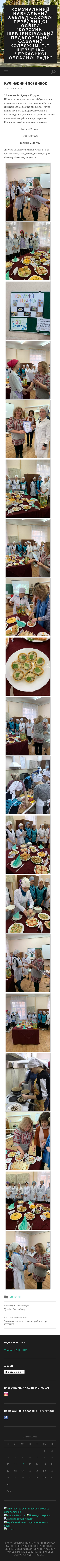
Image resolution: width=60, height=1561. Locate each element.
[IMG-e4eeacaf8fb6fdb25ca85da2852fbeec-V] (27, 192)
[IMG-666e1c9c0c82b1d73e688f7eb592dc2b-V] (27, 666)
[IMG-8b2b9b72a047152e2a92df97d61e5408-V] (27, 1200)
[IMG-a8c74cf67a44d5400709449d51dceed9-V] (27, 488)
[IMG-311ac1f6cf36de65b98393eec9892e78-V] (27, 785)
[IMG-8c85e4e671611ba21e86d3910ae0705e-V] (27, 1141)
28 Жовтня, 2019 (13, 88)
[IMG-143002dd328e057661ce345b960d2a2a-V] (27, 548)
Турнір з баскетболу (16, 1308)
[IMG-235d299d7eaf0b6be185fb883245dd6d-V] (27, 844)
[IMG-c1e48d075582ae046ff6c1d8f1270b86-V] (27, 370)
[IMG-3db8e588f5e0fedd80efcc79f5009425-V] (27, 1260)
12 (22, 1464)
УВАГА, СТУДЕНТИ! (15, 1349)
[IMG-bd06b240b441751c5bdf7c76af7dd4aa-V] (27, 429)
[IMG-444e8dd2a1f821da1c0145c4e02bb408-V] (27, 726)
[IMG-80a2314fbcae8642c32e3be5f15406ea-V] (27, 904)
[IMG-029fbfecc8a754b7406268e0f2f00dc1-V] (27, 1022)
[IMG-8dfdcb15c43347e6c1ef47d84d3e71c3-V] (27, 1082)
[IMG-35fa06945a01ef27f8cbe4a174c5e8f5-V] (27, 963)
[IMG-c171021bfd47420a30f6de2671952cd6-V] (27, 310)
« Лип (8, 1491)
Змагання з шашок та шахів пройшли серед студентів (26, 1321)
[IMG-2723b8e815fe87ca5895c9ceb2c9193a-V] (27, 607)
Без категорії (16, 1297)
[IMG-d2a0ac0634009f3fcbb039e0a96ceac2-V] (27, 251)
